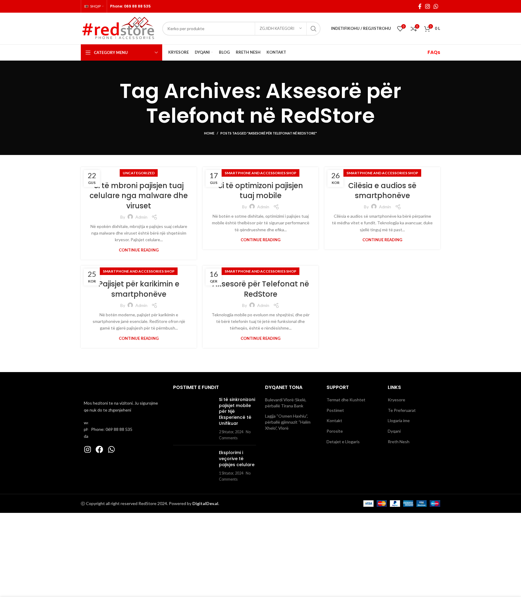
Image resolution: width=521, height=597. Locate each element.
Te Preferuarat (402, 410)
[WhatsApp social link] (436, 6)
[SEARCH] (313, 29)
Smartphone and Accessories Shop (260, 173)
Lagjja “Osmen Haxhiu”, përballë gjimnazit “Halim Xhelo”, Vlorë (288, 421)
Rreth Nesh (398, 441)
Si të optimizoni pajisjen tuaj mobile (260, 191)
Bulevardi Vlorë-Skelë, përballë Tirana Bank (285, 402)
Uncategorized (139, 173)
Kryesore (396, 399)
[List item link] (122, 429)
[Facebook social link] (419, 6)
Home (209, 133)
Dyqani (394, 431)
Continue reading (139, 250)
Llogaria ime (399, 420)
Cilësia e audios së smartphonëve (382, 191)
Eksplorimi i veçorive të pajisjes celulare (236, 458)
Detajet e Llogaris (343, 441)
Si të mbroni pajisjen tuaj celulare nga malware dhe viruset (139, 196)
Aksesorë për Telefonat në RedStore (260, 289)
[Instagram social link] (427, 6)
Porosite (335, 431)
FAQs (434, 52)
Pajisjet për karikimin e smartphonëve (138, 289)
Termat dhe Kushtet (346, 399)
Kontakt (334, 420)
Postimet (335, 410)
